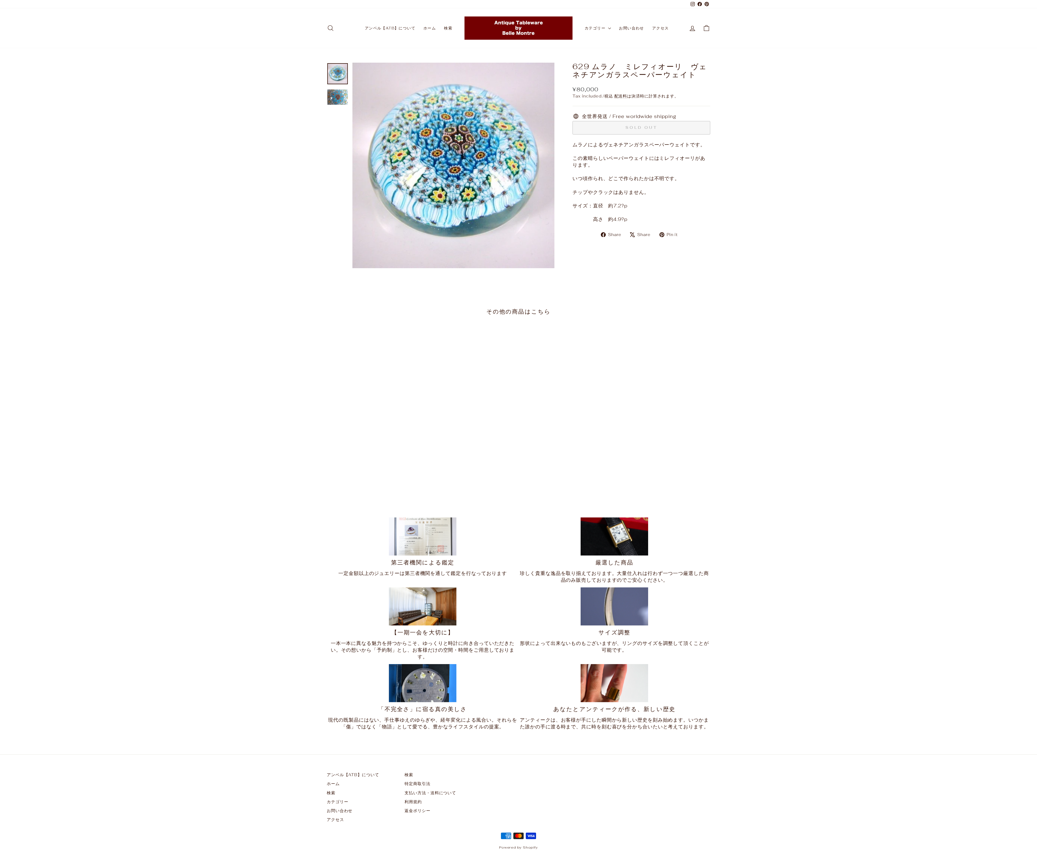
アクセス (660, 28)
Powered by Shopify (518, 847)
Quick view (372, 459)
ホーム (429, 28)
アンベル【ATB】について (390, 28)
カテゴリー (596, 28)
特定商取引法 (417, 783)
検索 (448, 28)
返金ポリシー (417, 810)
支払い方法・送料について (430, 792)
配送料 (620, 96)
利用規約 (413, 801)
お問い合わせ (631, 28)
